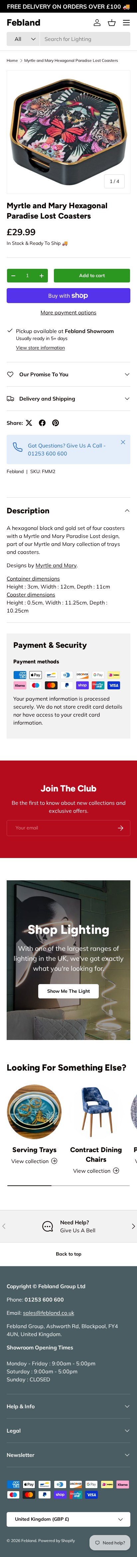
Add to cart (92, 275)
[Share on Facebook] (42, 423)
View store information (40, 348)
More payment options (68, 312)
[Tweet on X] (29, 423)
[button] (111, 22)
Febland (15, 471)
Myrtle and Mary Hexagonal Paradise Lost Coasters (71, 61)
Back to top (68, 1254)
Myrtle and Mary (56, 565)
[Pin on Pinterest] (55, 423)
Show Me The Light (68, 991)
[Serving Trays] (34, 1112)
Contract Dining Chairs (96, 1154)
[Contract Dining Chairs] (96, 1112)
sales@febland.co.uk (48, 1312)
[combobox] (68, 39)
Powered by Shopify (56, 1540)
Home (12, 61)
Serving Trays (34, 1149)
